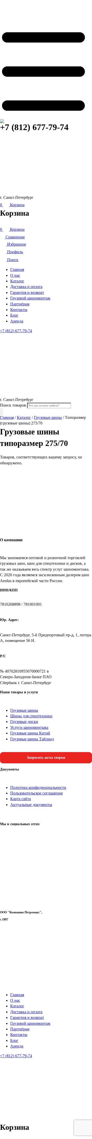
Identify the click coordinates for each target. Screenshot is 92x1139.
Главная (17, 269)
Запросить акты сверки (46, 758)
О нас (15, 275)
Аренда (16, 321)
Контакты (18, 309)
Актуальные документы (31, 804)
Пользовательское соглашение (36, 793)
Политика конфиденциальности (38, 787)
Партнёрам (19, 304)
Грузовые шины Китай (30, 733)
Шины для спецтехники (31, 716)
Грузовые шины (48, 417)
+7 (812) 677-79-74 (34, 127)
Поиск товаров (13, 405)
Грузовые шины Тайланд (32, 739)
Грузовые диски (24, 721)
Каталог (17, 281)
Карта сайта (20, 799)
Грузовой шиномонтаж (30, 298)
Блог (14, 315)
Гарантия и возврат (27, 292)
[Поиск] (1, 411)
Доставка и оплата (26, 286)
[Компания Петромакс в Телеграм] (46, 903)
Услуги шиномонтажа (29, 727)
